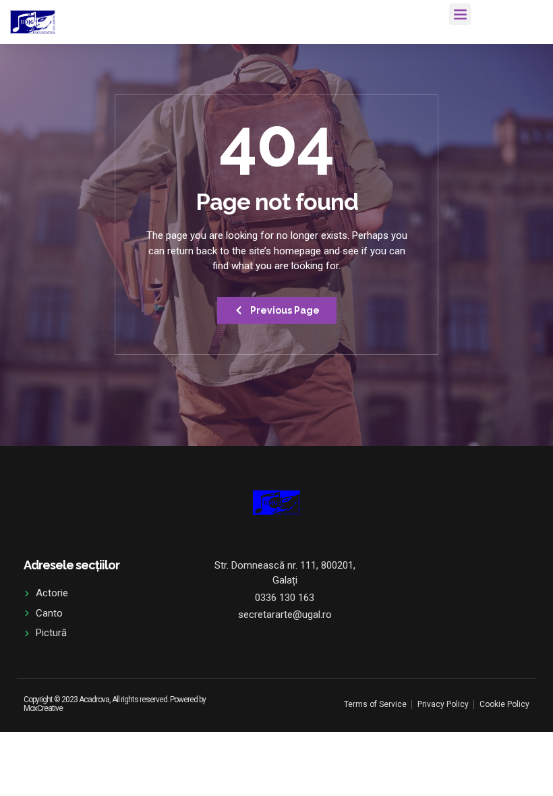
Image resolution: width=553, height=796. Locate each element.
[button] (460, 14)
